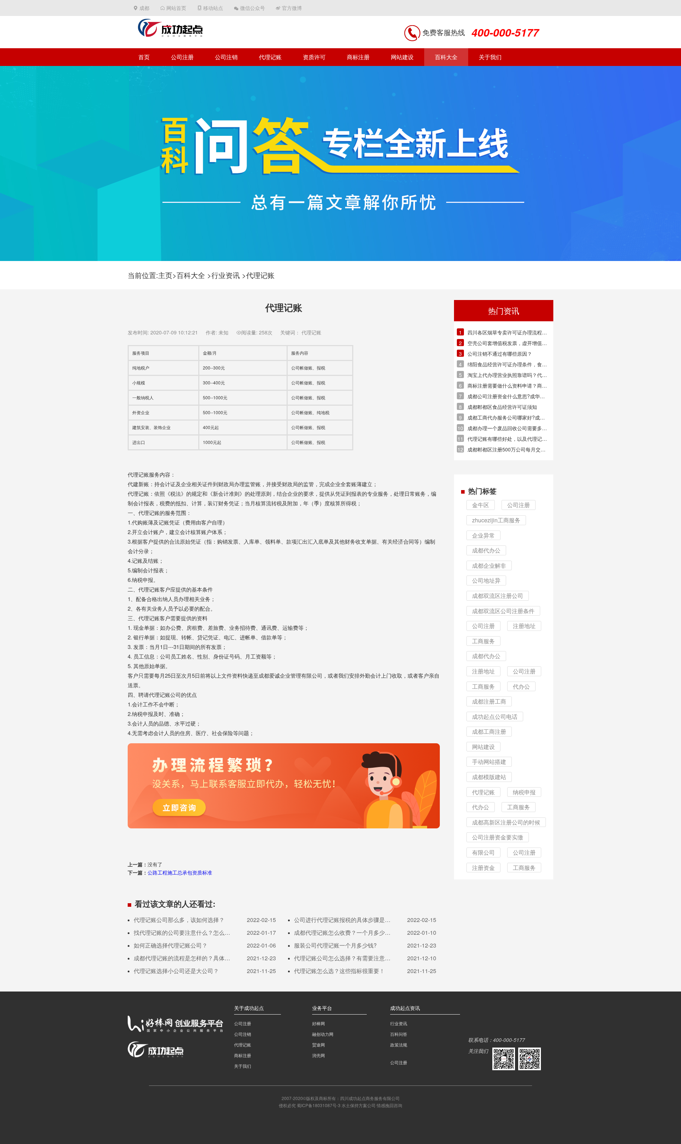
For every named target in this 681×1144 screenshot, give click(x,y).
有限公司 (483, 852)
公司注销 (226, 57)
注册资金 (483, 867)
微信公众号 (252, 7)
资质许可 (314, 57)
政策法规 (398, 1045)
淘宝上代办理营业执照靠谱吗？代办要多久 (507, 375)
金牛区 (480, 505)
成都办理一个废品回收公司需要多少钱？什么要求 (507, 428)
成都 (144, 7)
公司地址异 (486, 580)
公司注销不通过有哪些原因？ (499, 353)
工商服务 (483, 641)
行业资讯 (225, 275)
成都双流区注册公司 (497, 596)
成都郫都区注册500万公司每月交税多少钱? (506, 449)
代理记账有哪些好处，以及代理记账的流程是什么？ (507, 439)
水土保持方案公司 (359, 1105)
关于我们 (490, 57)
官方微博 (292, 7)
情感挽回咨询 (389, 1105)
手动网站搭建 (489, 761)
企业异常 (483, 535)
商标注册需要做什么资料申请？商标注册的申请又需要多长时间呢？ (507, 385)
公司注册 (182, 57)
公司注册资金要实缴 (497, 837)
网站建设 (402, 57)
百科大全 (446, 57)
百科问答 (398, 1034)
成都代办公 (486, 550)
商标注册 (358, 57)
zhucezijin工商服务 (496, 520)
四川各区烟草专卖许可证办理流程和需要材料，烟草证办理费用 (507, 332)
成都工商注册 (489, 731)
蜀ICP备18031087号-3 (318, 1105)
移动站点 (213, 7)
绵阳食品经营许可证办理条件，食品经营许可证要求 (507, 364)
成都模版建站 (489, 777)
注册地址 (524, 626)
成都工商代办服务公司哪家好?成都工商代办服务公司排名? (506, 417)
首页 (144, 57)
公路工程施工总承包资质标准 (180, 872)
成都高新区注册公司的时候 (506, 822)
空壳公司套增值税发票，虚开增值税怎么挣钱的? (507, 343)
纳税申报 (524, 792)
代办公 (521, 686)
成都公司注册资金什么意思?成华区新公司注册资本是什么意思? (506, 396)
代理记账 (270, 57)
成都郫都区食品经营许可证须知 (502, 406)
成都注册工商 (489, 701)
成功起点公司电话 (494, 716)
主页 (165, 275)
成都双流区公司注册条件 (503, 611)
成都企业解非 (489, 565)
